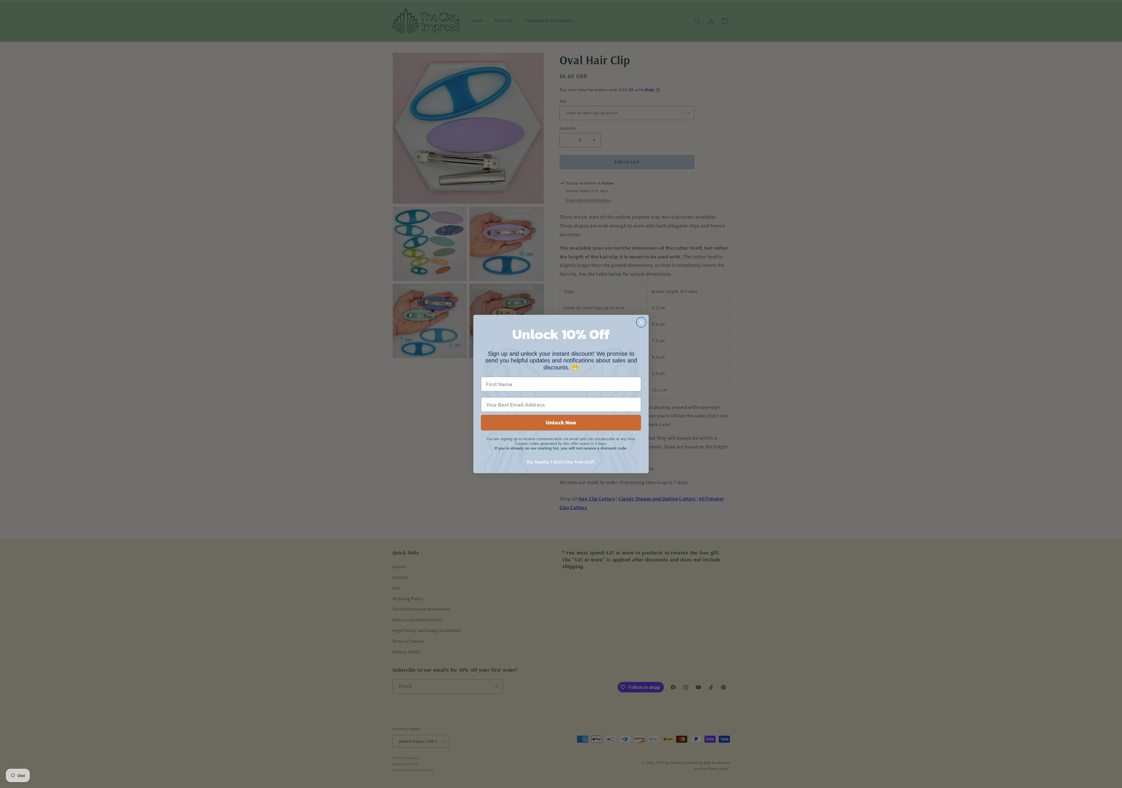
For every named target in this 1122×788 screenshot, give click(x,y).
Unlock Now (561, 422)
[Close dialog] (641, 322)
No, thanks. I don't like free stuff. (561, 461)
